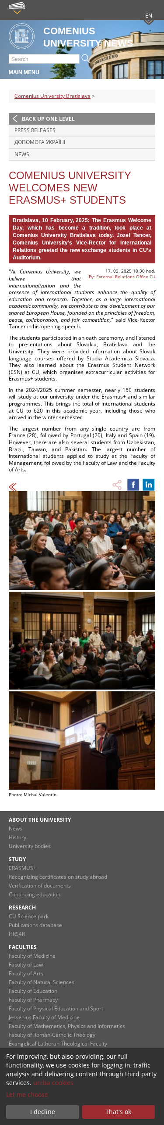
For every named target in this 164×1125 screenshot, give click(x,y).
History (17, 837)
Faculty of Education (33, 991)
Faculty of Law (26, 964)
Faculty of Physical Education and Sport (56, 1008)
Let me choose (27, 1094)
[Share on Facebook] (133, 484)
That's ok (118, 1111)
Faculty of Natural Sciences (41, 982)
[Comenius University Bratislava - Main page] (22, 36)
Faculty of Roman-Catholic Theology (52, 1035)
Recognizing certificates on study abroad (58, 877)
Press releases (35, 130)
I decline (42, 1111)
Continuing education (34, 894)
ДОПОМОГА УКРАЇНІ (39, 142)
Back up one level (48, 118)
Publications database (35, 925)
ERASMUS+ (22, 868)
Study (17, 859)
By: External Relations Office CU (122, 276)
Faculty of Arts (26, 973)
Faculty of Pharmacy (33, 999)
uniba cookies (53, 1082)
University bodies (30, 846)
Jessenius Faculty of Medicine (44, 1017)
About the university (40, 819)
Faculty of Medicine (32, 956)
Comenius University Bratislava (52, 96)
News (21, 154)
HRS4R (17, 934)
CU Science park (29, 916)
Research (22, 907)
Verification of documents (40, 885)
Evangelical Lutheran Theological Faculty (58, 1043)
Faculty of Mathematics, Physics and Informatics (67, 1026)
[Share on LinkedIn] (148, 484)
